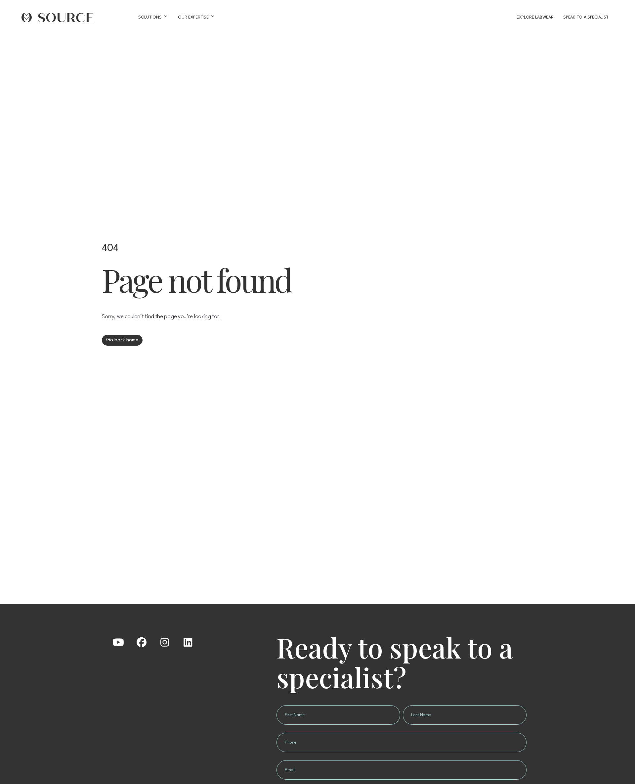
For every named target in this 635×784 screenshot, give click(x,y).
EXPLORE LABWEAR (535, 17)
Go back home (122, 340)
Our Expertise (193, 17)
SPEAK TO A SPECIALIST (586, 17)
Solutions (149, 17)
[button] (118, 642)
